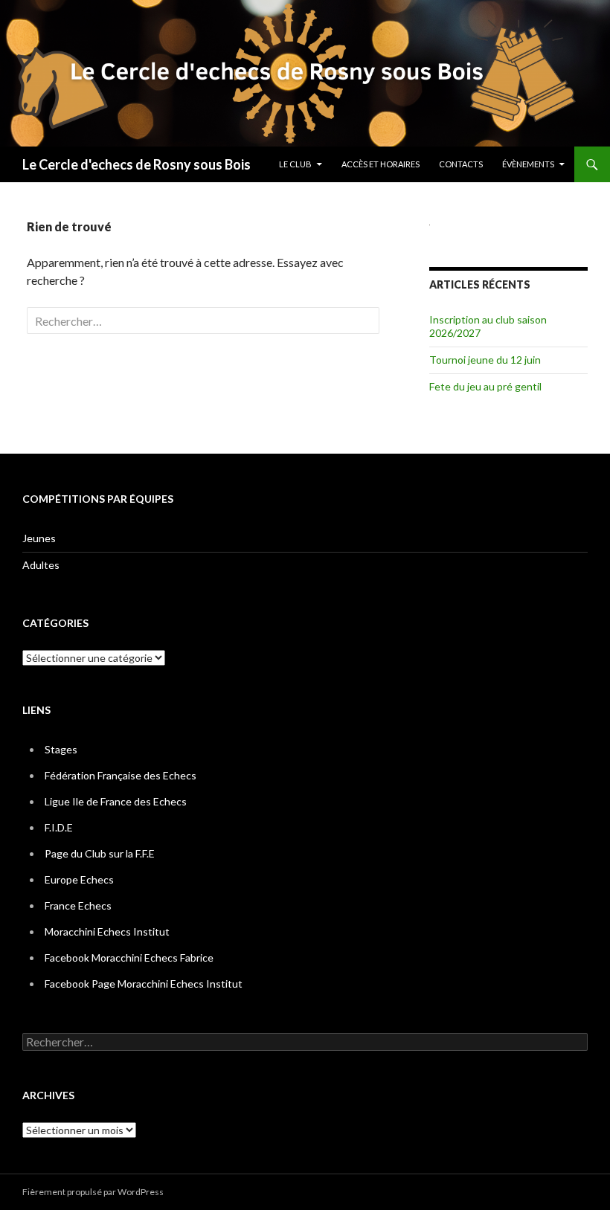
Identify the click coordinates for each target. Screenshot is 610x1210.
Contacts (461, 164)
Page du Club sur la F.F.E (100, 853)
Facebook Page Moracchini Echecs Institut (144, 983)
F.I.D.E (59, 827)
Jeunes (39, 538)
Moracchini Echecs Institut (107, 931)
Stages (61, 749)
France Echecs (78, 905)
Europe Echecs (79, 879)
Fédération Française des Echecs (120, 775)
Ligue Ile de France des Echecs (116, 801)
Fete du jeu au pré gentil (485, 386)
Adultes (41, 565)
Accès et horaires (380, 164)
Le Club (295, 164)
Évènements (528, 164)
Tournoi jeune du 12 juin (485, 359)
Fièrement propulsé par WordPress (93, 1191)
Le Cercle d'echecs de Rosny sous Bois (136, 164)
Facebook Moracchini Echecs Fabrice (129, 957)
